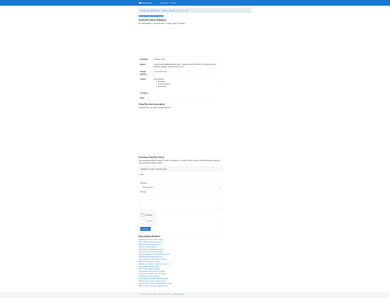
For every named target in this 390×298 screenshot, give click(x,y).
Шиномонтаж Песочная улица (151, 239)
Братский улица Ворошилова (150, 257)
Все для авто (147, 3)
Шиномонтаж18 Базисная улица (151, 249)
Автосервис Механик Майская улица (153, 278)
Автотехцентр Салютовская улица (152, 259)
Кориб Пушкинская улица (149, 261)
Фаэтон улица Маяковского (150, 244)
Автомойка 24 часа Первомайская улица (155, 283)
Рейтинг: (143, 183)
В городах (164, 3)
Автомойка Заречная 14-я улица (152, 271)
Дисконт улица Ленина (148, 247)
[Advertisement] (180, 40)
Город (164, 11)
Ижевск (172, 11)
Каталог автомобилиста (150, 11)
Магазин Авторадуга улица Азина (152, 281)
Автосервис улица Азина (149, 266)
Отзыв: (143, 192)
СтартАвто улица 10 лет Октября (152, 274)
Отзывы (173, 3)
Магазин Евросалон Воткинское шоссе (154, 254)
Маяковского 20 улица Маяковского (153, 286)
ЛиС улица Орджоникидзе (149, 269)
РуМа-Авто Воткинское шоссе (151, 242)
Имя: (142, 174)
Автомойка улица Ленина (149, 276)
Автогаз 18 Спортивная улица (151, 252)
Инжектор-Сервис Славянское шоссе (154, 264)
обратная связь (178, 294)
